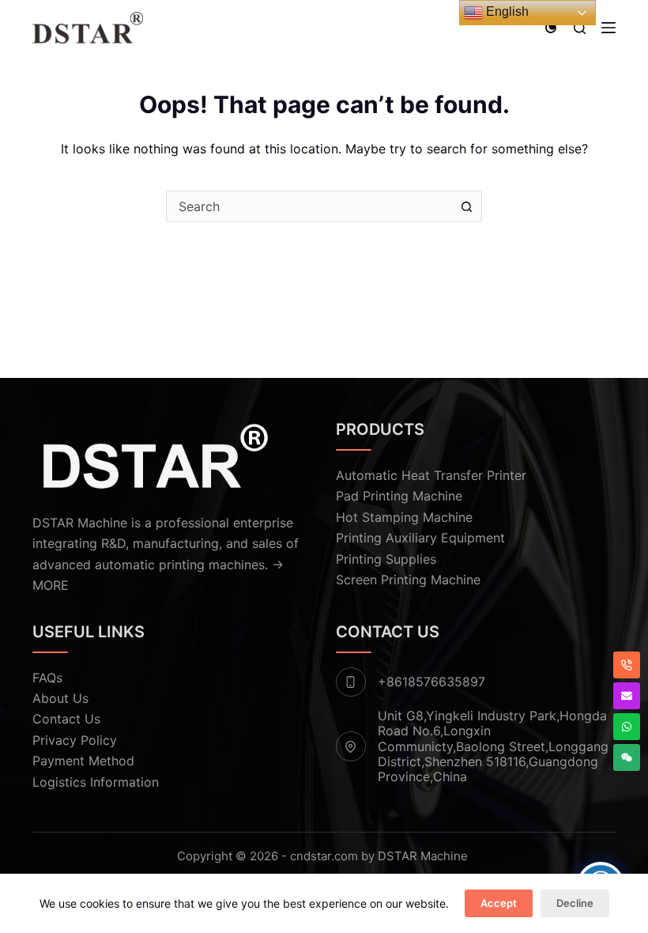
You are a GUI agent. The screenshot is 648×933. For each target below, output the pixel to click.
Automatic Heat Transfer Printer (431, 475)
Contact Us (66, 719)
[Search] (580, 28)
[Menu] (608, 28)
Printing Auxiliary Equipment (420, 538)
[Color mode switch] (551, 28)
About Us (60, 698)
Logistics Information (95, 782)
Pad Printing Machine (399, 496)
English (506, 11)
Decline (574, 903)
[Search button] (466, 206)
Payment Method (83, 761)
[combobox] (309, 206)
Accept (498, 903)
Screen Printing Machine (408, 579)
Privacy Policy (74, 740)
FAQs (47, 678)
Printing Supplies (386, 559)
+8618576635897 (431, 681)
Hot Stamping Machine (404, 517)
